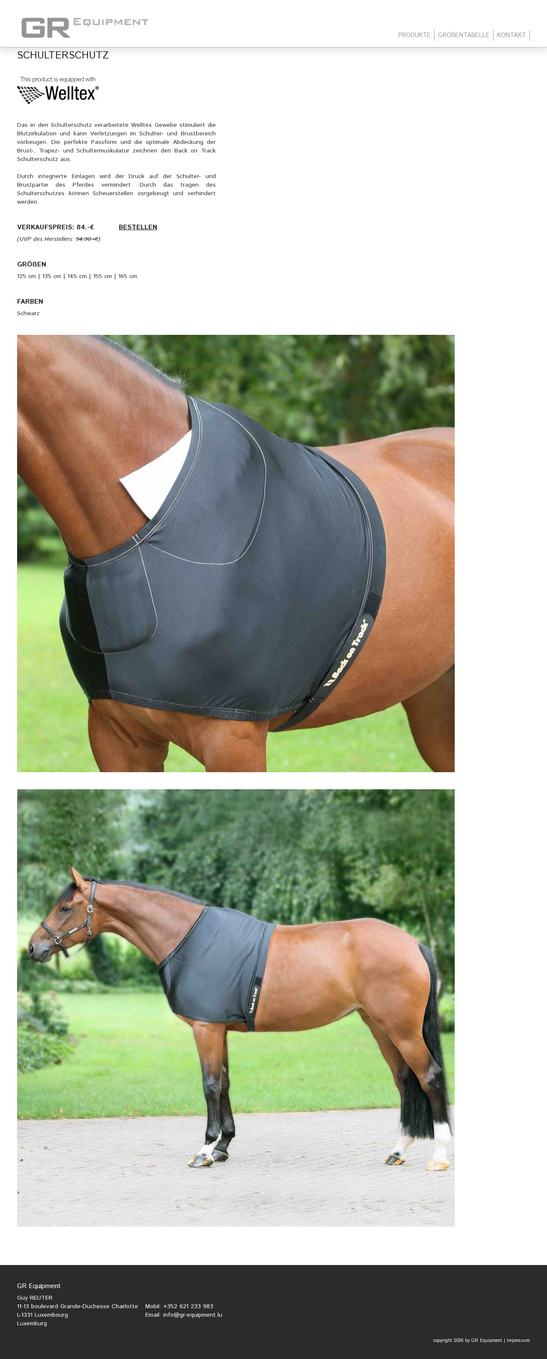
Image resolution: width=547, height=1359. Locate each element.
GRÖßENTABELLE (464, 35)
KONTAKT (511, 35)
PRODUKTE (414, 35)
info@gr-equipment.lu (192, 1315)
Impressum (518, 1340)
